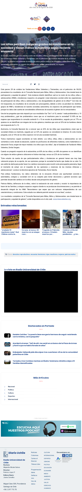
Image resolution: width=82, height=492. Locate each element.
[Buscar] (48, 29)
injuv (47, 254)
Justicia (47, 479)
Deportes (11, 396)
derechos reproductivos (21, 254)
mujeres (61, 254)
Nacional (5, 84)
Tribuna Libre (35, 464)
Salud (46, 482)
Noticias (34, 452)
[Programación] (44, 29)
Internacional (13, 399)
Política (11, 390)
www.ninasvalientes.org (62, 199)
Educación (48, 467)
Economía (47, 470)
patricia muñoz (70, 254)
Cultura (11, 393)
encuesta (34, 254)
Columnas (34, 455)
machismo (54, 254)
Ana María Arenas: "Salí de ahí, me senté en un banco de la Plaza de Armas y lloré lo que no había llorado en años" (45, 344)
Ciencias (47, 461)
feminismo (41, 254)
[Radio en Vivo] (40, 29)
